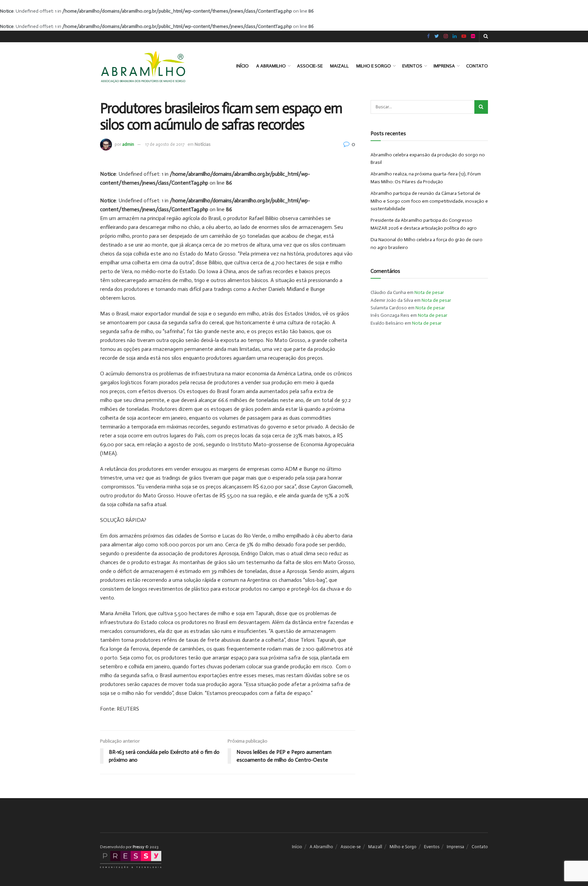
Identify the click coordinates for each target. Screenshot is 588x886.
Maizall (339, 66)
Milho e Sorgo (373, 66)
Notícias (202, 144)
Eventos (412, 66)
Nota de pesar (429, 292)
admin (128, 144)
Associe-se (310, 66)
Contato (477, 66)
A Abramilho (271, 66)
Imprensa (444, 66)
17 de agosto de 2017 (164, 144)
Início (242, 66)
